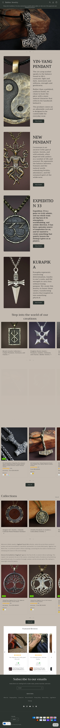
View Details (38, 121)
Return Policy (45, 697)
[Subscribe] (41, 688)
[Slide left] (26, 360)
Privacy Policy (37, 697)
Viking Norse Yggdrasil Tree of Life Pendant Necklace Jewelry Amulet (41, 601)
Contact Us (21, 697)
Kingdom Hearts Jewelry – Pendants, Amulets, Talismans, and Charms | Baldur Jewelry (40, 352)
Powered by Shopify (17, 724)
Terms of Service (29, 697)
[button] (3, 2)
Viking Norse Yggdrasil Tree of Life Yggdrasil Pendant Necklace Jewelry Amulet (13, 601)
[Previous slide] (26, 51)
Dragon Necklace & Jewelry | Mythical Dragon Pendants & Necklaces (40, 400)
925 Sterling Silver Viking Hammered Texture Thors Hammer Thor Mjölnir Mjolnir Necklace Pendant (41, 464)
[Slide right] (33, 360)
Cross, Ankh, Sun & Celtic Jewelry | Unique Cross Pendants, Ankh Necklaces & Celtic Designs (14, 400)
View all (30, 484)
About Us (6, 697)
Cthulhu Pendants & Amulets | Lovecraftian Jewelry (40, 530)
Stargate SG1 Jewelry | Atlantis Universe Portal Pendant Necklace (14, 531)
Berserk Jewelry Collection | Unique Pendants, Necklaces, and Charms (14, 352)
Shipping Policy (13, 697)
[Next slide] (33, 51)
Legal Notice (53, 697)
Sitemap (30, 701)
